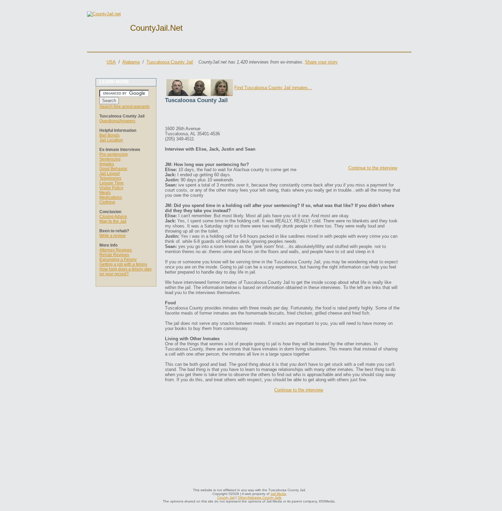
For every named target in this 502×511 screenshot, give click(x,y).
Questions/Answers (117, 121)
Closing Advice (113, 216)
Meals (105, 192)
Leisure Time (111, 183)
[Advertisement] (245, 116)
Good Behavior (113, 168)
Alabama (131, 62)
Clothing (107, 202)
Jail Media (278, 494)
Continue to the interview (372, 167)
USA (111, 62)
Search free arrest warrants (124, 106)
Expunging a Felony (118, 259)
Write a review (112, 235)
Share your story (321, 62)
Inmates (106, 164)
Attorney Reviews (115, 250)
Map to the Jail (112, 221)
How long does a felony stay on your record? (125, 271)
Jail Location (111, 140)
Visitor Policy (111, 187)
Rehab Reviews (114, 254)
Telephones (110, 178)
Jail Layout (109, 173)
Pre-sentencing (113, 154)
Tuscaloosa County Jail (170, 62)
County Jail (226, 497)
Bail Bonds (109, 135)
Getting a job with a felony (123, 264)
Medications (110, 197)
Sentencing (110, 159)
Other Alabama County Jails (259, 497)
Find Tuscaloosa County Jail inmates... (273, 87)
